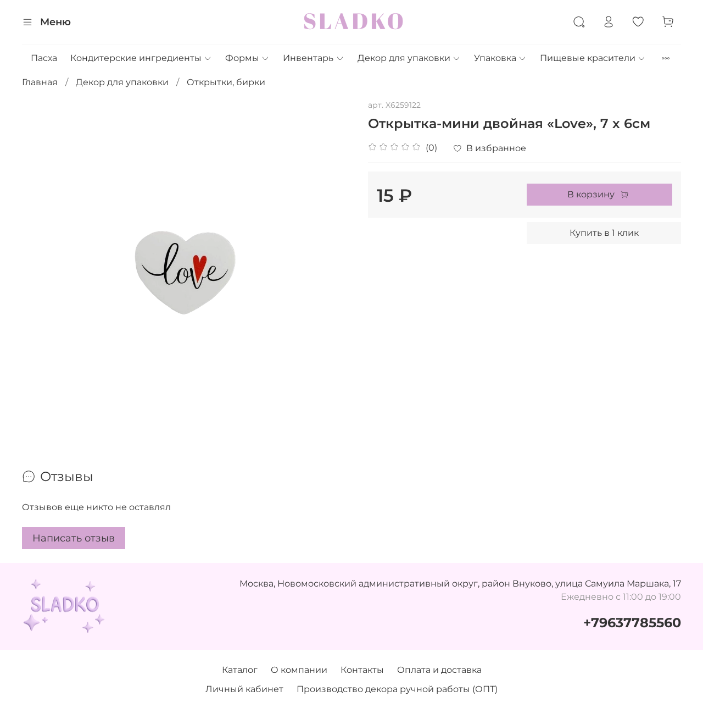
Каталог (240, 670)
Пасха (44, 58)
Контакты (362, 670)
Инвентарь (308, 58)
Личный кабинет (244, 689)
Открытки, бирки (226, 82)
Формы (242, 58)
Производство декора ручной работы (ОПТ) (397, 689)
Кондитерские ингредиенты (136, 58)
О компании (299, 670)
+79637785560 (632, 623)
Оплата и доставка (439, 670)
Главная (40, 82)
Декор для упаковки (404, 58)
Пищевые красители (587, 58)
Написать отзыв (73, 538)
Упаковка (495, 58)
